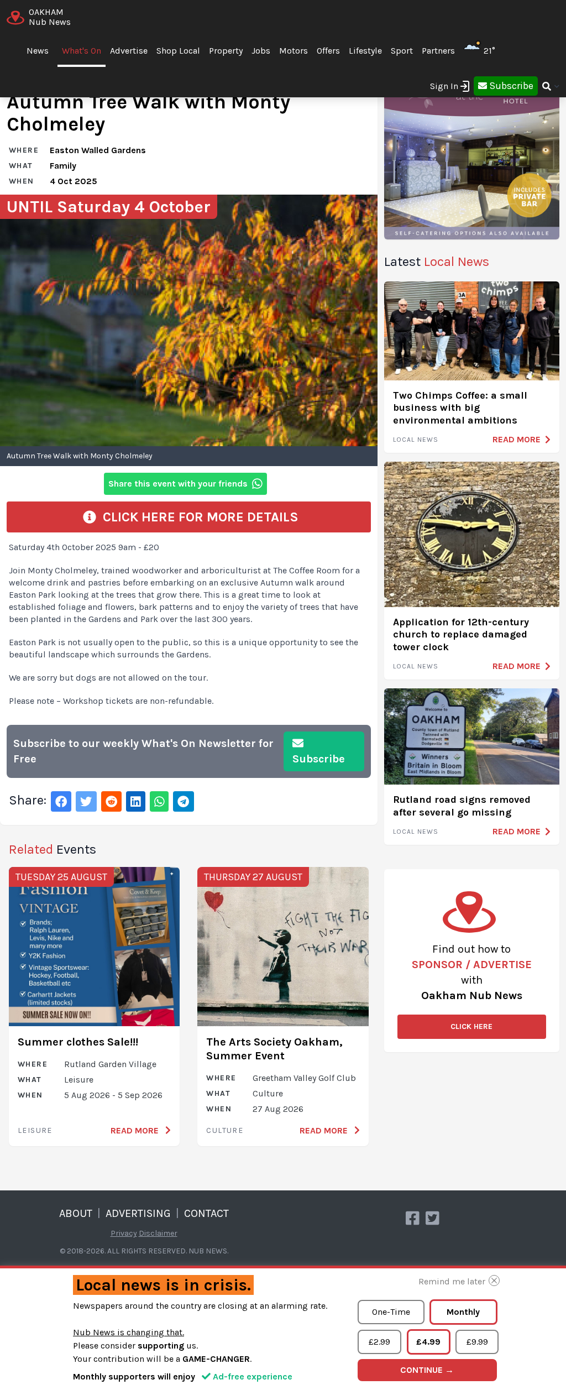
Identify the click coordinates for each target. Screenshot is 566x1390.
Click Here (471, 1026)
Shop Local (178, 50)
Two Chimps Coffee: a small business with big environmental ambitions (460, 407)
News (38, 50)
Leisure (35, 1130)
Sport (402, 50)
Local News (416, 439)
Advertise (129, 50)
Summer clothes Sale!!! (78, 1042)
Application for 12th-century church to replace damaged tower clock (461, 634)
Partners (438, 50)
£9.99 (477, 1341)
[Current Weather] (499, 50)
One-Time (391, 1312)
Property (226, 50)
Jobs (260, 50)
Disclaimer (158, 1233)
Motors (293, 50)
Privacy (124, 1233)
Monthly (463, 1312)
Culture (224, 1130)
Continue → (427, 1370)
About (75, 1213)
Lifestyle (365, 50)
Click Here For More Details (197, 517)
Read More (136, 1130)
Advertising (138, 1213)
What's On (81, 50)
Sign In (444, 86)
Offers (328, 50)
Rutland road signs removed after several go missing (462, 805)
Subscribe (318, 759)
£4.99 (428, 1341)
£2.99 (379, 1341)
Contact (206, 1213)
